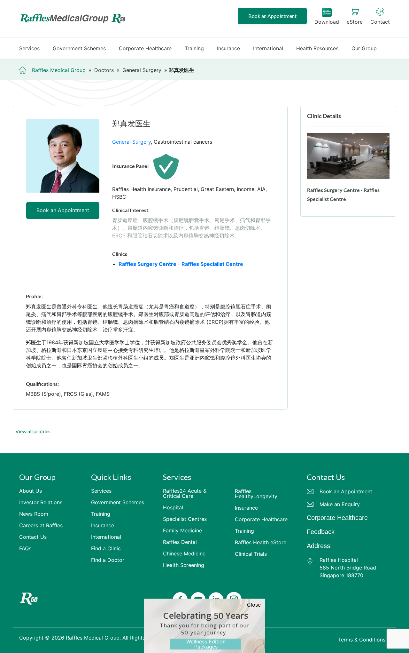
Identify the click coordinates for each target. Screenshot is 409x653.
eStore (355, 22)
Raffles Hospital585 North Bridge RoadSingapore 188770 (348, 567)
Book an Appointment (272, 16)
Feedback (321, 531)
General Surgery (131, 142)
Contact (380, 22)
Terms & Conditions (361, 639)
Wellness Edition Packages (206, 644)
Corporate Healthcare (337, 517)
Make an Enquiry (340, 504)
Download (326, 22)
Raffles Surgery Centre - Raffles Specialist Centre (181, 264)
